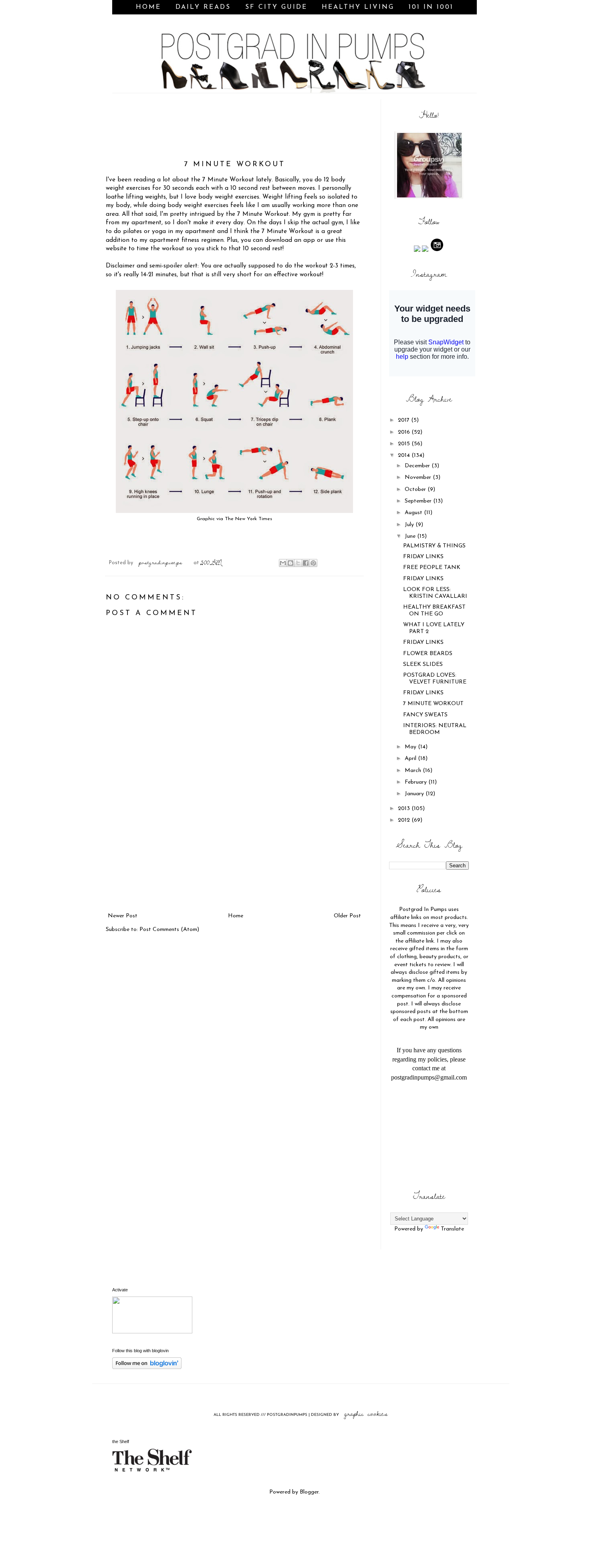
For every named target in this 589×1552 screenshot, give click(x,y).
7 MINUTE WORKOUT (433, 704)
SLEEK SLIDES (423, 664)
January (415, 794)
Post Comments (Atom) (169, 930)
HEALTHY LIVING (358, 7)
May (411, 747)
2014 (404, 455)
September (419, 501)
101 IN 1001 (431, 7)
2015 (404, 444)
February (416, 782)
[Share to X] (298, 563)
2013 (404, 809)
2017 (404, 420)
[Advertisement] (234, 851)
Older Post (347, 916)
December (418, 466)
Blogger (309, 1492)
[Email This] (283, 563)
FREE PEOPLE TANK (431, 568)
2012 (404, 820)
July (410, 525)
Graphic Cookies (366, 1413)
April (411, 759)
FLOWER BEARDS (427, 654)
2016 (404, 432)
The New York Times (248, 519)
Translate (452, 1229)
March (414, 771)
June (411, 536)
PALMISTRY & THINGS (434, 546)
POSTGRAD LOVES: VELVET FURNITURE (434, 678)
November (419, 477)
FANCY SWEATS (425, 715)
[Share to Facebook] (306, 563)
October (416, 490)
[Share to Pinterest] (313, 563)
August (414, 513)
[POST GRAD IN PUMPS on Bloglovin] (147, 1368)
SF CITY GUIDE (276, 7)
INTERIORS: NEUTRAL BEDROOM (434, 729)
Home (148, 7)
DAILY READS (203, 7)
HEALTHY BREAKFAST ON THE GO (434, 610)
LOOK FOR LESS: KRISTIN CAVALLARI (435, 593)
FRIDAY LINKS (423, 557)
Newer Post (122, 916)
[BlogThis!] (290, 563)
